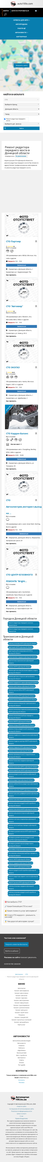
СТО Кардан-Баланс (17, 433)
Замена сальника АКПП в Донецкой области (22, 790)
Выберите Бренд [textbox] (11, 104)
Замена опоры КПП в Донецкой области (21, 725)
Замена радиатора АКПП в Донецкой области (23, 770)
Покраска (21, 1015)
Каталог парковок (21, 998)
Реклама (21, 1082)
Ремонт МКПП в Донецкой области (19, 867)
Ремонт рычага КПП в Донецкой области (21, 882)
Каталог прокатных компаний (21, 1020)
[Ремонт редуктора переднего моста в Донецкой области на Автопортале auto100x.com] (21, 1098)
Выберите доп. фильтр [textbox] (13, 124)
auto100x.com (25, 3)
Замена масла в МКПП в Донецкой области (22, 700)
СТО (26, 974)
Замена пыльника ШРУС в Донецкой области (23, 767)
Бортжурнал (21, 37)
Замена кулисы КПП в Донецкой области (21, 696)
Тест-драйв (21, 1065)
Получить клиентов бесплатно (16, 944)
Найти (21, 128)
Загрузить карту (21, 65)
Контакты (21, 1080)
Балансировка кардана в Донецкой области (22, 657)
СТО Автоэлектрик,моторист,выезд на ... (24, 507)
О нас (21, 1116)
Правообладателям (21, 1118)
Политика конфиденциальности (21, 1111)
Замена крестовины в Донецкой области (21, 686)
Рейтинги (21, 1048)
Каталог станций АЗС (21, 1017)
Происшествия (21, 1053)
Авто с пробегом (21, 1055)
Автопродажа (21, 24)
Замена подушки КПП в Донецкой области (22, 747)
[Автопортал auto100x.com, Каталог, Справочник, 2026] (13, 4)
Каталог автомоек (21, 995)
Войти (6, 11)
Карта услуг (21, 1025)
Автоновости (21, 32)
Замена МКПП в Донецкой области (19, 721)
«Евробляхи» (21, 1050)
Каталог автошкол (21, 1010)
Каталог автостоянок (21, 993)
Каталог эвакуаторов (21, 1003)
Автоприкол (21, 1058)
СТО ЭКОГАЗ (13, 367)
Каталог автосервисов (21, 991)
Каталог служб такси (21, 1012)
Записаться (21, 265)
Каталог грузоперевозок (22, 1005)
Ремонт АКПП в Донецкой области (19, 859)
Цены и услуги (21, 1114)
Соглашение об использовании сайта (21, 1109)
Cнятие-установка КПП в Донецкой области (22, 643)
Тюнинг (21, 1062)
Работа (21, 28)
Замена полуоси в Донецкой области (20, 751)
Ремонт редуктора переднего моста (15, 120)
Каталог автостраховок (21, 1000)
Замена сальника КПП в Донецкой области (22, 800)
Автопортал (19, 974)
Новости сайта (21, 1106)
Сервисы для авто (21, 20)
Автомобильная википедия (21, 1041)
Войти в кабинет (12, 951)
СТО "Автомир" (14, 306)
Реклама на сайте (12, 957)
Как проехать (11, 275)
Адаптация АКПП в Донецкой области (20, 647)
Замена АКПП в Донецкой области (19, 667)
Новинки (21, 1045)
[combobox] (21, 104)
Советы (21, 1060)
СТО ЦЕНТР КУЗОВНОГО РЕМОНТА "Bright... (19, 578)
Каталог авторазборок (21, 1022)
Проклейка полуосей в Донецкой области (21, 849)
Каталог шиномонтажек (21, 1008)
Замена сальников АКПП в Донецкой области (23, 809)
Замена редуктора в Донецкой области (21, 780)
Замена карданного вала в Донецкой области (23, 682)
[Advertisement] (21, 191)
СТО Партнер (13, 241)
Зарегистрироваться (20, 11)
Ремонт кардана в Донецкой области (20, 863)
